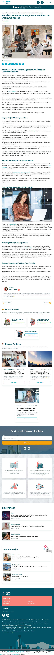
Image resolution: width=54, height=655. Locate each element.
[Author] (19, 290)
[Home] (7, 2)
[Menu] (50, 2)
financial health (13, 224)
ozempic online (15, 654)
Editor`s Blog (31, 603)
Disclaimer (30, 601)
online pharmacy (22, 652)
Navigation (6, 603)
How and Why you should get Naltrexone (16, 651)
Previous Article (8, 302)
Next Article (46, 302)
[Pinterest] (42, 2)
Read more (17, 323)
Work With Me (6, 601)
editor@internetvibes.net (7, 611)
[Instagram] (38, 2)
